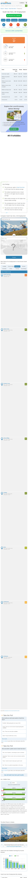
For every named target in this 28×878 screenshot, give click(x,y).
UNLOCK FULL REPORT (15, 15)
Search (2, 8)
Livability (21, 2)
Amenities (4, 268)
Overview (3, 20)
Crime (11, 268)
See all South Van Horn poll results (14, 775)
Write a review (4, 741)
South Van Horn (12, 8)
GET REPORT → (14, 129)
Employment (17, 266)
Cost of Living (11, 266)
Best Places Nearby (23, 20)
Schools (23, 266)
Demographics (14, 20)
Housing (17, 268)
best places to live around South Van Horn (12, 710)
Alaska (6, 8)
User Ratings (23, 268)
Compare (14, 257)
